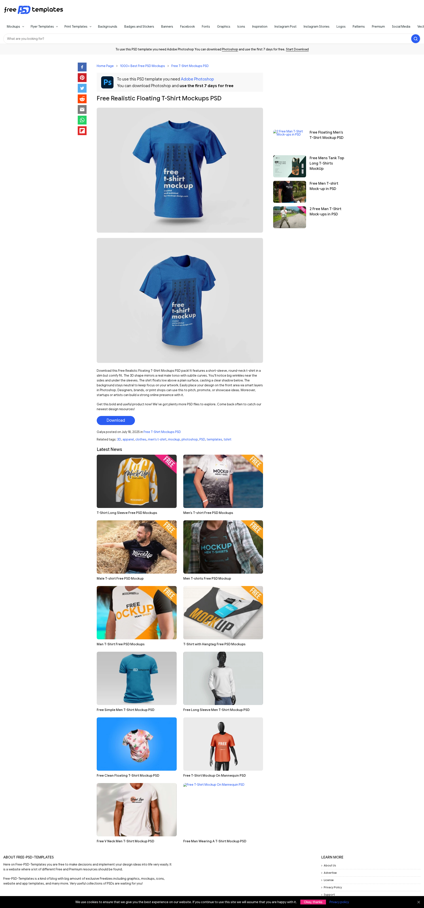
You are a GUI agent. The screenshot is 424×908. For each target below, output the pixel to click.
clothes (140, 439)
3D (119, 439)
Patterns (359, 27)
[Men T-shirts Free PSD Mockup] (223, 547)
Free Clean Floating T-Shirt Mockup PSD (128, 776)
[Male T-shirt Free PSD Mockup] (137, 547)
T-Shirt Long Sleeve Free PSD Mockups (127, 513)
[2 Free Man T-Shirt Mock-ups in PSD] (289, 217)
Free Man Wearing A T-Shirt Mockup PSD (214, 841)
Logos (341, 27)
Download (116, 420)
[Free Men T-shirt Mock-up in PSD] (289, 192)
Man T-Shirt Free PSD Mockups (121, 644)
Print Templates (75, 27)
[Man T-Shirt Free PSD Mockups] (137, 612)
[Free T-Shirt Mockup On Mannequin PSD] (223, 744)
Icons (241, 27)
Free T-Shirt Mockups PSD (190, 66)
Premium (378, 27)
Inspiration (259, 27)
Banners (167, 27)
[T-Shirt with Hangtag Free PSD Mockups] (223, 612)
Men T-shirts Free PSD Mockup (207, 578)
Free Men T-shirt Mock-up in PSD (324, 186)
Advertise (330, 872)
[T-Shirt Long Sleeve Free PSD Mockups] (137, 481)
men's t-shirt (157, 439)
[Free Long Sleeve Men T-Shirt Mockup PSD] (223, 678)
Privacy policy (339, 902)
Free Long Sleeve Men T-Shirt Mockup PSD (216, 710)
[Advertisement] (310, 90)
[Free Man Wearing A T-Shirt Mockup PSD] (223, 809)
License (329, 880)
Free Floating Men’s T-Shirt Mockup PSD (327, 135)
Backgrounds (107, 27)
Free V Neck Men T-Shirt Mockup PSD (125, 841)
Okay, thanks (313, 902)
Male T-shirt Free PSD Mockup (120, 578)
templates (214, 439)
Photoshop (230, 49)
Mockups (13, 27)
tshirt (227, 439)
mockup (174, 439)
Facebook (187, 27)
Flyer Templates (42, 27)
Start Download (297, 49)
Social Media (401, 27)
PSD (202, 439)
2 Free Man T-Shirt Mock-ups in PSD (325, 211)
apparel (128, 439)
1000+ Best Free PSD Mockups (142, 66)
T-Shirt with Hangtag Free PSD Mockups (214, 644)
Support (329, 894)
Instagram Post (285, 27)
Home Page (105, 66)
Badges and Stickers (139, 27)
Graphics (223, 27)
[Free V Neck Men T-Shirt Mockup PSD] (137, 809)
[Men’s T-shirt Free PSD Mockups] (223, 481)
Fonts (206, 27)
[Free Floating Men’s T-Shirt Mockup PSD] (289, 141)
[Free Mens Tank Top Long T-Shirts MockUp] (289, 166)
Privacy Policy (333, 887)
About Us (330, 865)
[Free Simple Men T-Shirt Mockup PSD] (137, 678)
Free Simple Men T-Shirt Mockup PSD (125, 710)
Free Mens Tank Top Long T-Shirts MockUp (327, 163)
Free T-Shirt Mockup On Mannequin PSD (214, 776)
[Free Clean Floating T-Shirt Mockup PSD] (137, 744)
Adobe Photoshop (197, 79)
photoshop (190, 439)
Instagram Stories (316, 27)
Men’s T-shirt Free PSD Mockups (208, 513)
